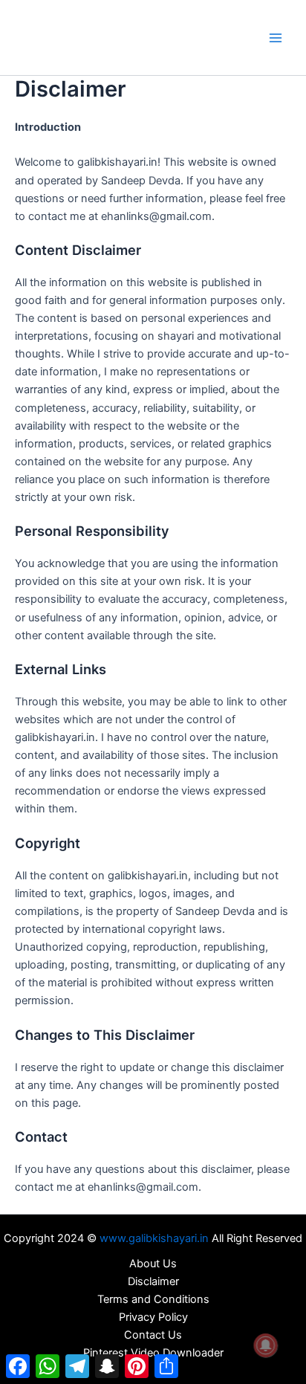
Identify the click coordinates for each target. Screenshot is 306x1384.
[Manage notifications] (266, 1345)
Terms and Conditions (153, 1299)
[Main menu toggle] (275, 38)
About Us (153, 1263)
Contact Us (153, 1335)
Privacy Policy (153, 1317)
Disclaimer (153, 1281)
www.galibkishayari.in (154, 1238)
